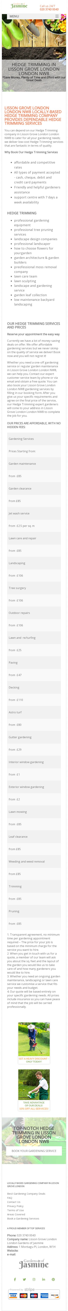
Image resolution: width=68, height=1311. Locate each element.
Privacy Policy (15, 1206)
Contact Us (13, 1202)
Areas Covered (16, 1214)
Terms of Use (15, 1210)
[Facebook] (14, 1279)
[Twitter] (24, 1279)
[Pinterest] (53, 1279)
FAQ (9, 1197)
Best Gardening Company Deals (26, 1193)
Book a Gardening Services (23, 1218)
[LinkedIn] (43, 1279)
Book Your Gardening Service (34, 1151)
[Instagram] (34, 1279)
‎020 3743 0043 (26, 1235)
